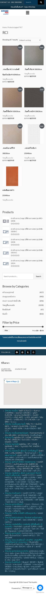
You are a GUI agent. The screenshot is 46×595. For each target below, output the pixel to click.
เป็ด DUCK (13, 422)
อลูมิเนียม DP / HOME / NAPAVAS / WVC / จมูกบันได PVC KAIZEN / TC (22, 446)
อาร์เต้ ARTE (18, 417)
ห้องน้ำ (4, 314)
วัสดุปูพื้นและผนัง (8, 305)
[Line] (22, 352)
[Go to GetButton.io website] (40, 592)
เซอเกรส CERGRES (23, 412)
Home (4, 27)
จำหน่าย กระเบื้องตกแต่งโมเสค (16, 432)
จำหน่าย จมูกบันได (12, 444)
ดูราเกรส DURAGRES (22, 415)
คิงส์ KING (16, 470)
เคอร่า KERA (17, 428)
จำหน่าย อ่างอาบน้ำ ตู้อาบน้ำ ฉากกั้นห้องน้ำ (21, 450)
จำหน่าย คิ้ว (9, 437)
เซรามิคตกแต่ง (23, 435)
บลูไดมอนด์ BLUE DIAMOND (27, 466)
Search (38, 276)
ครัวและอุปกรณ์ (8, 292)
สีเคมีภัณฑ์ (6, 309)
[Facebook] (17, 352)
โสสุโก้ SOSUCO (25, 410)
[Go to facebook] (40, 588)
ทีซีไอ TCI (29, 424)
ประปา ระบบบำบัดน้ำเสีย (11, 301)
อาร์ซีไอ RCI (18, 419)
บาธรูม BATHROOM (25, 468)
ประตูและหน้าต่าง (8, 296)
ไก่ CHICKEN (30, 419)
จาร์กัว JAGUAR (31, 417)
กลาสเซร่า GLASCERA (19, 426)
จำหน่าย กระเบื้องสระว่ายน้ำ (15, 424)
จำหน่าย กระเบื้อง (11, 410)
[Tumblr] (28, 352)
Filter (6, 330)
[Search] (41, 2)
